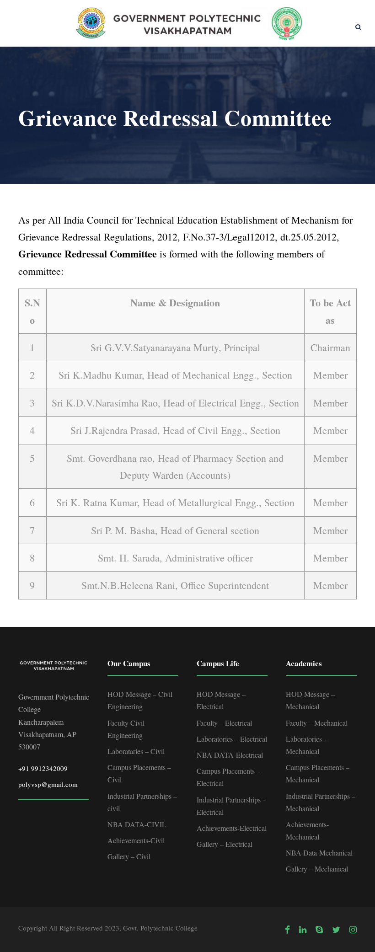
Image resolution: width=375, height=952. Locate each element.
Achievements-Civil (136, 840)
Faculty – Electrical (224, 722)
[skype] (319, 929)
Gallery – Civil (128, 856)
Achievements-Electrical (232, 828)
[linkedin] (302, 929)
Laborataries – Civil (136, 751)
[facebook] (287, 929)
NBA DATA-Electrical (230, 754)
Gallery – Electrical (224, 844)
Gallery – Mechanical (317, 868)
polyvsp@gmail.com (48, 784)
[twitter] (336, 929)
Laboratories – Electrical (232, 738)
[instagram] (353, 929)
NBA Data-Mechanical (319, 852)
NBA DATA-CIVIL (136, 824)
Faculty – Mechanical (317, 722)
